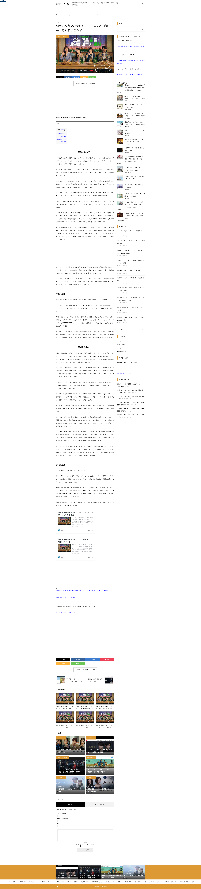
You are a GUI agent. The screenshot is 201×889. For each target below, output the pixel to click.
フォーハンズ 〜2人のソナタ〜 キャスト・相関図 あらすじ (131, 242)
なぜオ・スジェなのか (62, 757)
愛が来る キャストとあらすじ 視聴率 (128, 270)
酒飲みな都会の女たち (62, 36)
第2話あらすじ (61, 139)
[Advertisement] (85, 102)
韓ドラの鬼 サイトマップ (124, 373)
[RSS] (57, 886)
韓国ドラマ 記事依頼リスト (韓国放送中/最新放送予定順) (179, 882)
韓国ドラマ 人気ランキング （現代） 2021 (52, 882)
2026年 (61, 737)
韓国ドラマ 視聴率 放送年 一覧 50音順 (129, 882)
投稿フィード (121, 344)
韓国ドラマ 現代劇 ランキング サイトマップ (25, 882)
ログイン (119, 341)
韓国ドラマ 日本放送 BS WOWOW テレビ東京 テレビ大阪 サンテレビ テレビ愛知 (82, 590)
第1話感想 (62, 136)
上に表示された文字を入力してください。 (85, 844)
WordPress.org (121, 351)
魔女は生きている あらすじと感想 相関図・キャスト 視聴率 (130, 262)
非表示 (62, 130)
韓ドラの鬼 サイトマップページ (65, 612)
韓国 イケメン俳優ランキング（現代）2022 (78, 882)
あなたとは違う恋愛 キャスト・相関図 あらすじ (130, 232)
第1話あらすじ (61, 133)
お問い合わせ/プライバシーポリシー (152, 882)
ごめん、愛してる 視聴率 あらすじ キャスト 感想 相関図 (130, 289)
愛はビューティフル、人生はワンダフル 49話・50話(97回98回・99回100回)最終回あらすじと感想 (135, 87)
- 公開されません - (63, 818)
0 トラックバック (99, 804)
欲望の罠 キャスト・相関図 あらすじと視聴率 (130, 279)
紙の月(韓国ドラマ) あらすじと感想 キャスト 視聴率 (131, 309)
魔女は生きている (91, 757)
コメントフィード (122, 348)
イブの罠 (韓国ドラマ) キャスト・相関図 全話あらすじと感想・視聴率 (135, 216)
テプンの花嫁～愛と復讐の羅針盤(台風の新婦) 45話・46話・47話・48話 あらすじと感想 (134, 159)
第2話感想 (62, 141)
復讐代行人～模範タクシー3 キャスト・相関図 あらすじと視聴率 (131, 319)
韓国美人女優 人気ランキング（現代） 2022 (103, 882)
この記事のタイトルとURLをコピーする (85, 83)
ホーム (8, 882)
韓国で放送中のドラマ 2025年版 (65, 597)
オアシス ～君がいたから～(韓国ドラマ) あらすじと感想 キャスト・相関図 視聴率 (134, 204)
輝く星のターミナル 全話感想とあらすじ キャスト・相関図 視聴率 (130, 299)
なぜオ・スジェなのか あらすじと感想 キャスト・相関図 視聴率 (130, 252)
